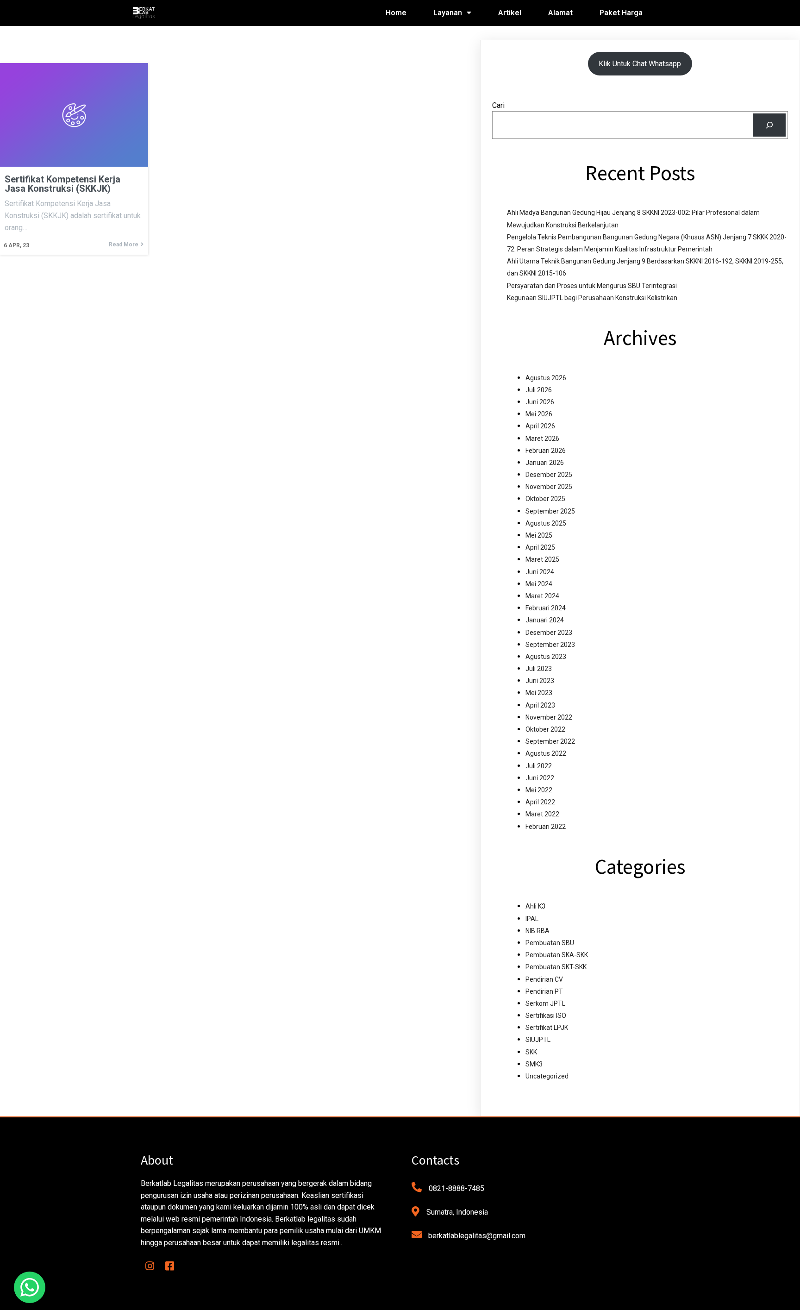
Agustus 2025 (545, 523)
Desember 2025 (548, 474)
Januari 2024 (544, 620)
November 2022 (548, 717)
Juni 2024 (539, 572)
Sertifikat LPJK (546, 1027)
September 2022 (550, 741)
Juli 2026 (538, 390)
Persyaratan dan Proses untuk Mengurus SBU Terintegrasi (592, 285)
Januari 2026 (544, 462)
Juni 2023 (539, 680)
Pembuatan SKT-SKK (556, 967)
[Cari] (769, 124)
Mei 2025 (538, 535)
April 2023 (540, 705)
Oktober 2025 (545, 498)
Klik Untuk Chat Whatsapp (640, 63)
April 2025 (540, 547)
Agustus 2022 (545, 753)
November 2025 (548, 486)
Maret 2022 (542, 814)
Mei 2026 (538, 414)
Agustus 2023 (545, 656)
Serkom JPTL (545, 1003)
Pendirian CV (544, 979)
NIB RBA (537, 930)
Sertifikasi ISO (545, 1015)
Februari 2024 (545, 608)
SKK (531, 1052)
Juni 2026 (539, 402)
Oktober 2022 (545, 729)
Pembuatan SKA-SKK (556, 955)
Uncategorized (547, 1076)
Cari (498, 105)
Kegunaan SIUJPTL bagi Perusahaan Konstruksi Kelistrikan (592, 297)
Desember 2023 (548, 632)
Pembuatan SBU (549, 942)
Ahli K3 (535, 906)
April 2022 (540, 802)
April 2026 (540, 426)
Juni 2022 (539, 778)
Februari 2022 (545, 826)
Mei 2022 (538, 790)
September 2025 (550, 511)
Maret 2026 (542, 438)
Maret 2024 (542, 596)
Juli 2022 (538, 766)
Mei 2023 (538, 692)
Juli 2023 (538, 668)
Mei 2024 (538, 584)
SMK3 (534, 1064)
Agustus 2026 (545, 378)
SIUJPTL (537, 1039)
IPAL (531, 918)
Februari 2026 (545, 450)
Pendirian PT (544, 991)
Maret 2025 (542, 559)
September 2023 (550, 644)
